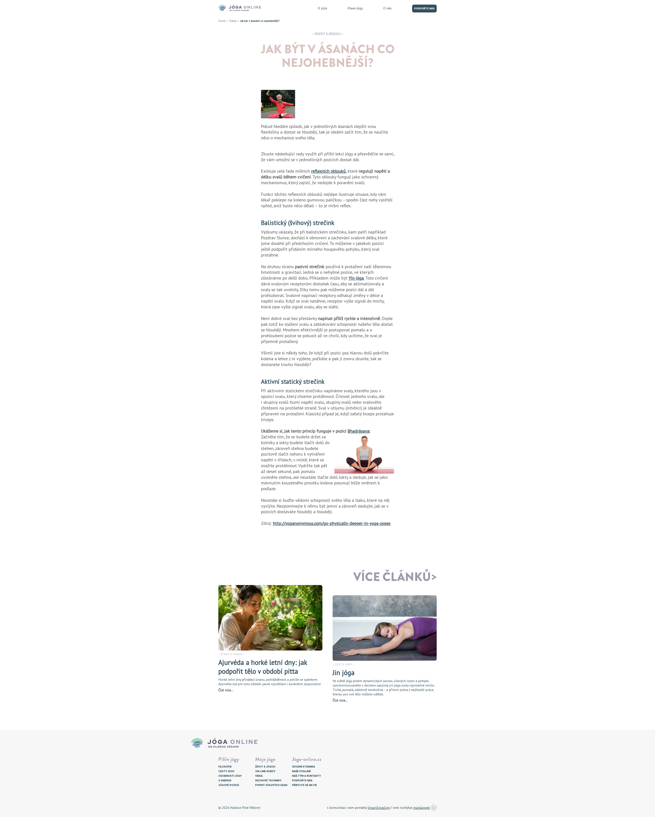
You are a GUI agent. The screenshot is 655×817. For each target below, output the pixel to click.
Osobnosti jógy (230, 775)
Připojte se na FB (304, 785)
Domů (221, 21)
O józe (322, 8)
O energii (224, 780)
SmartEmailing (379, 807)
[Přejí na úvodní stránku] (240, 8)
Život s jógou (327, 33)
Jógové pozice (228, 785)
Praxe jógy (355, 8)
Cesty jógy (226, 771)
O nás (387, 8)
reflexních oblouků (328, 171)
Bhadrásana (358, 431)
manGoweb (421, 807)
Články (233, 21)
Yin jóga (356, 278)
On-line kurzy (265, 771)
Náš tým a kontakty (306, 775)
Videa (259, 775)
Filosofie (225, 766)
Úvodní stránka (303, 766)
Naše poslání (301, 771)
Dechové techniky (268, 780)
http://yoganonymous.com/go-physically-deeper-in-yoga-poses (331, 523)
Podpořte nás (424, 8)
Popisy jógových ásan (271, 785)
